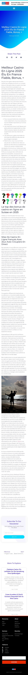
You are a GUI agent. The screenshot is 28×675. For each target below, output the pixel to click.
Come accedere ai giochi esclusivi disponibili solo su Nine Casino (14, 596)
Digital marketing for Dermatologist (14, 672)
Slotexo (20, 441)
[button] (14, 8)
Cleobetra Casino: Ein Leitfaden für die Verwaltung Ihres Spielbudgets (14, 571)
